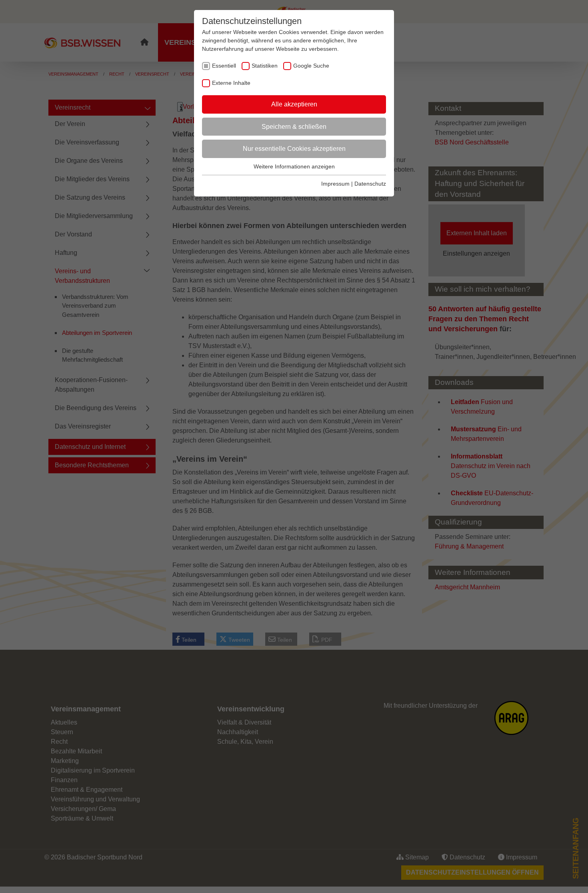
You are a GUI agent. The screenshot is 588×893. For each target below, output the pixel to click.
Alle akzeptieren (294, 104)
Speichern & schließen (294, 126)
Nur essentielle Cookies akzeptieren (294, 148)
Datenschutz (370, 183)
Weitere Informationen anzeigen (294, 166)
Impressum (335, 183)
